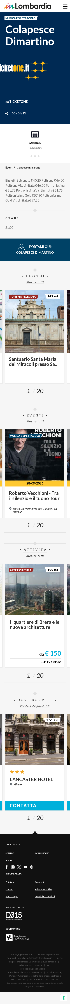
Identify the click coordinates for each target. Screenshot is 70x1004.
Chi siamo (10, 882)
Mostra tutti (35, 282)
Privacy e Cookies (43, 889)
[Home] (27, 6)
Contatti (9, 889)
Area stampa (12, 896)
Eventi (9, 167)
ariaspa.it (10, 852)
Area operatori (42, 852)
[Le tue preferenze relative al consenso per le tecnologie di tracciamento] (63, 997)
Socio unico (40, 882)
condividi (19, 113)
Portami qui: (35, 249)
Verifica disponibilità (35, 706)
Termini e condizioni (45, 896)
